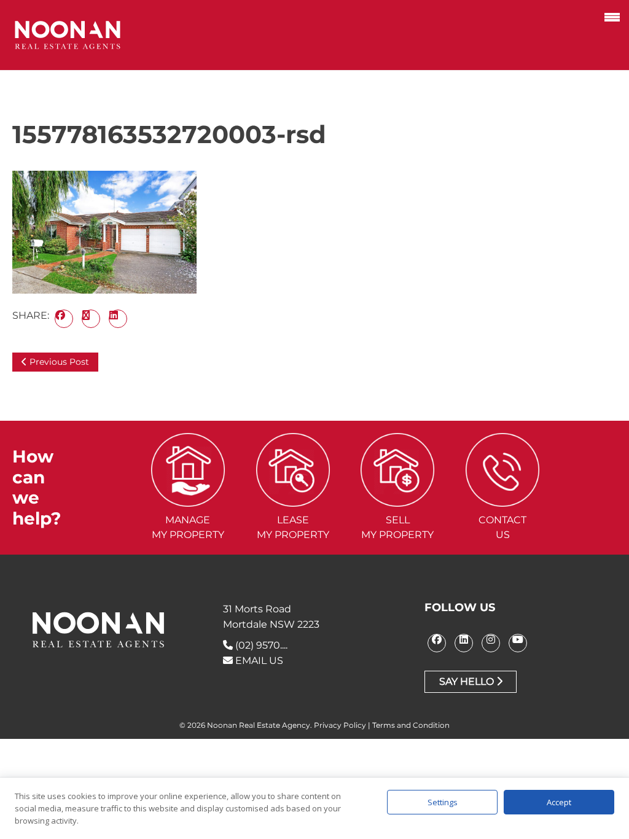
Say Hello (467, 681)
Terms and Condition (411, 725)
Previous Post (58, 361)
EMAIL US (258, 660)
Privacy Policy (340, 725)
